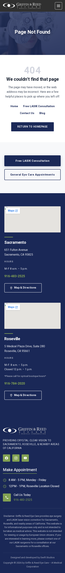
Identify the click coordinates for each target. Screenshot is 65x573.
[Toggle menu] (58, 5)
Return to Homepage (32, 127)
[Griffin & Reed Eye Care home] (22, 6)
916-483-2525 (14, 276)
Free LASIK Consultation (39, 106)
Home (14, 106)
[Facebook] (6, 458)
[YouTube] (25, 458)
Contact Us (27, 113)
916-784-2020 (14, 383)
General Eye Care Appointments (32, 175)
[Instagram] (16, 458)
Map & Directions (25, 288)
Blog (42, 113)
